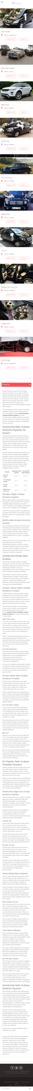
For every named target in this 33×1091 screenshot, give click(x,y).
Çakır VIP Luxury (7, 621)
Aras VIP (19, 720)
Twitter (16, 1068)
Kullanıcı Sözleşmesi (22, 1073)
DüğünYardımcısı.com (10, 1082)
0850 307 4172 (11, 39)
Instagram (20, 1068)
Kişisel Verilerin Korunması (11, 1071)
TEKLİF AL (24, 39)
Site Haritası (18, 1085)
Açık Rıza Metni (11, 1073)
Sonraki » (29, 378)
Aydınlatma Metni (24, 1071)
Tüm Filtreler (6, 1088)
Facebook (12, 1068)
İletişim (11, 1085)
